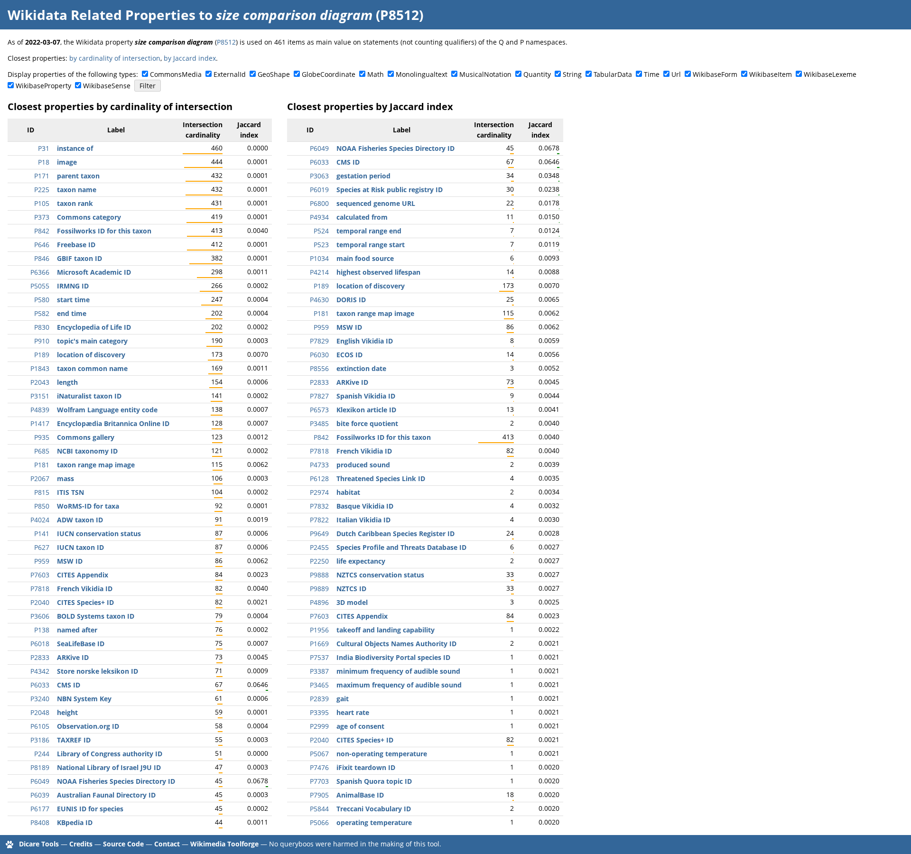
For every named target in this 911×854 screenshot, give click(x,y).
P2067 (39, 478)
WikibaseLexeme (830, 74)
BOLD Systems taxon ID (95, 616)
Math (375, 74)
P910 (41, 340)
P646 (41, 244)
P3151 (39, 395)
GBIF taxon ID (79, 258)
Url (676, 74)
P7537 (319, 657)
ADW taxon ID (80, 519)
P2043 (39, 382)
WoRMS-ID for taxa (88, 506)
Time (652, 74)
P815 (41, 492)
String (572, 74)
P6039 (39, 794)
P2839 (319, 698)
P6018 (39, 643)
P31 (43, 148)
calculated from (362, 217)
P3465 (319, 684)
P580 (41, 299)
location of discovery (91, 354)
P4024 (39, 519)
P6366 (39, 272)
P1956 (319, 629)
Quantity (537, 74)
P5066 (319, 822)
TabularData (613, 74)
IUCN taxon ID (80, 547)
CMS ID (68, 684)
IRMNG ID (73, 285)
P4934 (319, 217)
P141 (41, 533)
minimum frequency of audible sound (398, 671)
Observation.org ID (88, 726)
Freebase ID (76, 244)
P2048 (39, 712)
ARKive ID (73, 657)
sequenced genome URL (375, 203)
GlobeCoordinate (328, 74)
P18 (43, 162)
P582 (41, 313)
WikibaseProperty (43, 85)
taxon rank (75, 203)
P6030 (319, 354)
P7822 (319, 519)
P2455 (319, 547)
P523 (321, 244)
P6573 (319, 409)
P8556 (319, 368)
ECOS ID (349, 354)
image (67, 162)
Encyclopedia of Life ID (94, 327)
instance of (75, 148)
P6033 (39, 684)
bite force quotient (367, 423)
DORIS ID (351, 299)
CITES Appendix (82, 574)
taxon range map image (96, 464)
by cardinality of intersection (114, 58)
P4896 (319, 602)
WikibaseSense (106, 85)
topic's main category (92, 340)
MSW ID (70, 561)
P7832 (319, 506)
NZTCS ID (351, 588)
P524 (321, 230)
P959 (41, 561)
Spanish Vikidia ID (365, 395)
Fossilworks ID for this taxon (104, 230)
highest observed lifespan (378, 272)
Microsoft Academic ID (94, 272)
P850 (41, 506)
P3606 (39, 616)
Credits (81, 843)
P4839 (39, 409)
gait (342, 698)
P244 (41, 753)
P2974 (319, 492)
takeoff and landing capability (385, 629)
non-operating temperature (381, 753)
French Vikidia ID (84, 588)
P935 (41, 437)
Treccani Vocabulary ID (373, 808)
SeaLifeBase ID (80, 643)
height (67, 712)
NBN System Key (84, 698)
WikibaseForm (715, 74)
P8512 (226, 41)
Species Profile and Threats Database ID (401, 547)
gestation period (363, 175)
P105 (41, 203)
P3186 (39, 739)
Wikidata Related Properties (101, 15)
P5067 (319, 753)
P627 (41, 547)
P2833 (39, 657)
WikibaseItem (770, 74)
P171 (41, 175)
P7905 (319, 794)
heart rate (352, 712)
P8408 (39, 822)
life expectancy (360, 561)
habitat (348, 492)
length (67, 382)
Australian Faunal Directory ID (106, 794)
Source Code (123, 843)
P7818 (39, 588)
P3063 (319, 175)
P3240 (39, 698)
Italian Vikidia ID (363, 519)
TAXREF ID (74, 739)
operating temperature (374, 822)
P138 (41, 629)
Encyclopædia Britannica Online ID (113, 423)
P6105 (39, 726)
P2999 (319, 726)
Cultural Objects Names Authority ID (396, 643)
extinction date (361, 368)
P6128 (319, 478)
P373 (41, 217)
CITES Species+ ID (85, 602)
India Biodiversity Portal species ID (393, 657)
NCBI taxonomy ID (87, 450)
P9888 (319, 574)
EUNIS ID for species (90, 808)
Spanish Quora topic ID (374, 781)
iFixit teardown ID (365, 767)
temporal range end (368, 230)
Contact (167, 843)
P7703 (319, 781)
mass (65, 478)
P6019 (319, 189)
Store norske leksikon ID (97, 671)
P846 (41, 258)
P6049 (39, 781)
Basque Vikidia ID (364, 506)
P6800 (319, 203)
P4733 (319, 464)
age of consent (360, 726)
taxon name (76, 189)
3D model (352, 602)
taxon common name (92, 368)
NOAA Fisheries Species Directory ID (116, 781)
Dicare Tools (39, 843)
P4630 (319, 299)
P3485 (319, 423)
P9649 (319, 533)
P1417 (39, 423)
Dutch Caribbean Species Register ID (395, 533)
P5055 (39, 285)
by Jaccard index (190, 58)
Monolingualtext (421, 74)
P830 (41, 327)
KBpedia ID (75, 822)
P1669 (319, 643)
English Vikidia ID (364, 340)
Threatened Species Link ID (380, 478)
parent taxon (78, 175)
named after (77, 629)
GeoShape (274, 74)
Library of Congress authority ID (109, 753)
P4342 (39, 671)
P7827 (319, 395)
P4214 (319, 272)
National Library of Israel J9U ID (109, 767)
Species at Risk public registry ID (389, 189)
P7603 (39, 574)
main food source (365, 258)
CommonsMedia (176, 74)
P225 (41, 189)
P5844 (319, 808)
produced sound (363, 464)
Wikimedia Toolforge (224, 843)
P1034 (319, 258)
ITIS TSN (70, 492)
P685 (41, 450)
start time (73, 299)
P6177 (39, 808)
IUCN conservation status (99, 533)
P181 (41, 464)
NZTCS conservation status (380, 574)
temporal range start (370, 244)
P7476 (319, 767)
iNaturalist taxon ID (89, 395)
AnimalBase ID (360, 794)
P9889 (319, 588)
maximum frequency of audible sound (399, 684)
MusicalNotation (485, 74)
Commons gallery (85, 437)
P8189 (39, 767)
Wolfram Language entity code (107, 409)
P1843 (39, 368)
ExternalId (230, 74)
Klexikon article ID (366, 409)
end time (71, 313)
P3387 (319, 671)
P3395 (319, 712)
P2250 (319, 561)
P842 (41, 230)
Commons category (89, 217)
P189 (41, 354)
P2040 (39, 602)
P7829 (319, 340)
